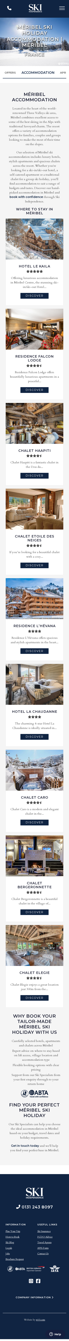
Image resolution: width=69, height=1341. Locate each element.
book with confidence (26, 197)
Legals (9, 1248)
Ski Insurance (44, 1231)
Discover (34, 295)
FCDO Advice (45, 1237)
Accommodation (38, 73)
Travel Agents (44, 1242)
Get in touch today (25, 1146)
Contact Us (43, 1253)
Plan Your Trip (13, 1231)
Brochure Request (15, 1259)
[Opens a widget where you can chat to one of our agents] (55, 1334)
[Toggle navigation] (62, 9)
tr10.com (40, 1319)
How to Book (13, 1237)
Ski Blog (10, 1242)
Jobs (8, 1253)
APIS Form (43, 1248)
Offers (10, 72)
